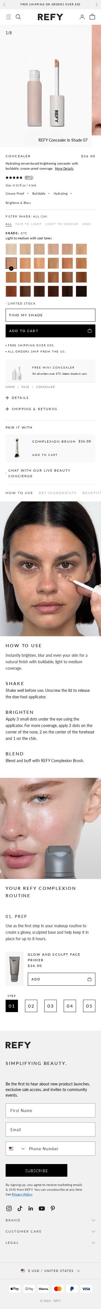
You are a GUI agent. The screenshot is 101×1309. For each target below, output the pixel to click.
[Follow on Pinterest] (52, 1208)
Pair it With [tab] (19, 427)
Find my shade (26, 315)
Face (25, 387)
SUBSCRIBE (36, 1170)
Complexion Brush (54, 441)
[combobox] (16, 1148)
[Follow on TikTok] (20, 1208)
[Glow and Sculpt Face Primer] (15, 969)
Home (10, 387)
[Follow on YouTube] (41, 1208)
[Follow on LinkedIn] (30, 1208)
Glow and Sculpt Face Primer (54, 957)
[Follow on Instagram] (9, 1208)
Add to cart (45, 455)
